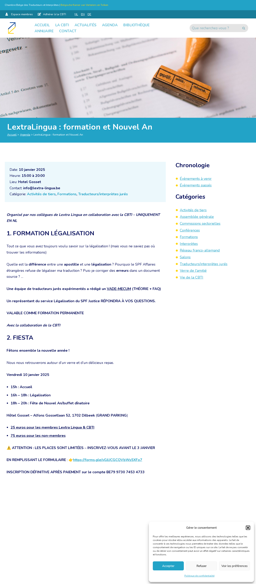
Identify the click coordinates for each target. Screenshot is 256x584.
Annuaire (44, 31)
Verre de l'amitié (193, 270)
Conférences (190, 230)
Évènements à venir (196, 178)
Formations (66, 194)
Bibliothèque (136, 25)
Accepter (168, 566)
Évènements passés (196, 185)
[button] (248, 528)
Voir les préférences (234, 566)
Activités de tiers (41, 194)
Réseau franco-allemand (200, 250)
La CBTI (62, 25)
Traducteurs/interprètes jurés (103, 194)
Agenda (110, 25)
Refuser (201, 566)
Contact (67, 31)
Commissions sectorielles (200, 223)
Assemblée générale (197, 216)
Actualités (85, 25)
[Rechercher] (243, 28)
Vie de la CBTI (191, 277)
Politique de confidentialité (199, 575)
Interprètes (189, 243)
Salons (185, 257)
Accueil (42, 25)
